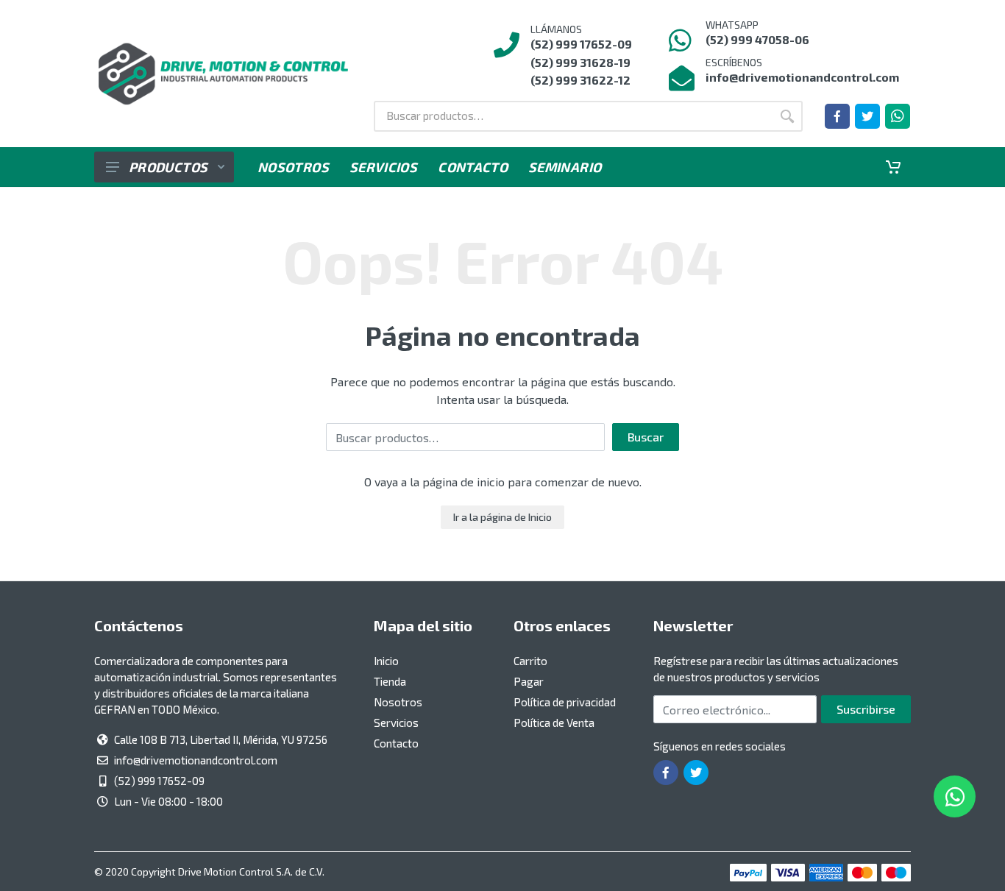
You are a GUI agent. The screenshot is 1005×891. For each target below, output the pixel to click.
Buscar (646, 437)
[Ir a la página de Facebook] (837, 116)
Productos (168, 167)
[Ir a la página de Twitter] (867, 116)
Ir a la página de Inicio (502, 517)
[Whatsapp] (897, 116)
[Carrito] (893, 167)
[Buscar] (787, 116)
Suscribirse (866, 709)
